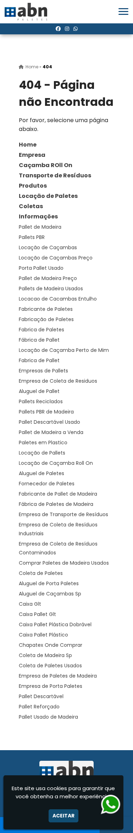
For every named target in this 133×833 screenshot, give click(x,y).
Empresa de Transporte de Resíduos (63, 514)
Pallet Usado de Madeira (48, 716)
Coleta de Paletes (41, 573)
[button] (123, 11)
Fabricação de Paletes (46, 319)
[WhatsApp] (75, 28)
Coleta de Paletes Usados (50, 665)
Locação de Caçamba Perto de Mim (64, 350)
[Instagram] (67, 28)
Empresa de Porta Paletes (50, 686)
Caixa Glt (30, 603)
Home (28, 145)
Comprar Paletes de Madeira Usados (64, 562)
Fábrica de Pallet (39, 339)
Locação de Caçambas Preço (56, 257)
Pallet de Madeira (40, 226)
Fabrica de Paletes (41, 329)
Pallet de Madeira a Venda (51, 432)
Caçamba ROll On (45, 165)
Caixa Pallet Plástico (43, 634)
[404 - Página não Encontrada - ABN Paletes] (26, 12)
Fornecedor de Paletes (46, 483)
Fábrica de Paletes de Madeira (56, 504)
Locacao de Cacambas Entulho (58, 298)
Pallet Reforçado (39, 706)
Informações (38, 216)
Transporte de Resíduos (55, 175)
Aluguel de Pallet (39, 391)
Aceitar (63, 815)
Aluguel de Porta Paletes (49, 583)
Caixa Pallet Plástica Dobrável (55, 624)
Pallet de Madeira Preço (48, 278)
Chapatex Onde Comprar (50, 645)
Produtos (33, 186)
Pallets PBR (32, 237)
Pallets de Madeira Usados (51, 288)
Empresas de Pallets (43, 370)
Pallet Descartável (41, 696)
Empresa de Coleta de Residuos (58, 380)
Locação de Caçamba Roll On (56, 463)
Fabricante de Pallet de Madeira (58, 493)
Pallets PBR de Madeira (46, 411)
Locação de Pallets (42, 452)
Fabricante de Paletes (46, 309)
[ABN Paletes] (66, 772)
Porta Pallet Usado (41, 268)
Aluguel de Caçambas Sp (50, 593)
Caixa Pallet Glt (37, 614)
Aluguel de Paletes (41, 473)
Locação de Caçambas (48, 247)
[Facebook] (58, 28)
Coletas (31, 206)
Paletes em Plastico (43, 442)
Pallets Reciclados (41, 401)
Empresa (32, 155)
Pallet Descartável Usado (49, 422)
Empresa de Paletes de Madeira (58, 675)
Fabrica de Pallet (39, 360)
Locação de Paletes (48, 196)
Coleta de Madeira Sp (45, 655)
